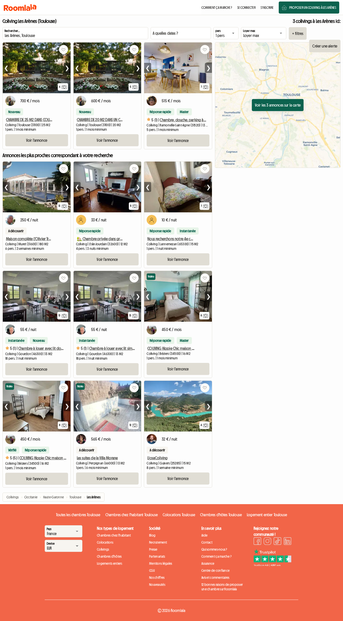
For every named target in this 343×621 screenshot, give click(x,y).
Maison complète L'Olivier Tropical (32, 239)
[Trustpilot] (272, 565)
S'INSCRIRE (267, 7)
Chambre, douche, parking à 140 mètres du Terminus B (201, 120)
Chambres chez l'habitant (114, 535)
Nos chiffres (156, 577)
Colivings (103, 549)
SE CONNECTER (246, 7)
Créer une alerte (324, 46)
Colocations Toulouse (179, 515)
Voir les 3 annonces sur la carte (278, 105)
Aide (204, 535)
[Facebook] (257, 541)
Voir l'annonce (36, 140)
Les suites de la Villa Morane (97, 458)
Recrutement (158, 542)
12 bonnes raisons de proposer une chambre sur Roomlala (222, 587)
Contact (206, 542)
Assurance (207, 563)
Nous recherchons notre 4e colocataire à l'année (183, 239)
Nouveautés (157, 584)
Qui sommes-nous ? (214, 549)
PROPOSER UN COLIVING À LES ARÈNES (312, 7)
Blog (152, 535)
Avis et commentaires (215, 577)
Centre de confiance (215, 570)
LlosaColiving (157, 458)
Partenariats (157, 556)
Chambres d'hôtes (109, 556)
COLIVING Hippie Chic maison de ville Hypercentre (185, 348)
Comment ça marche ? (216, 556)
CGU (152, 570)
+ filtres (297, 33)
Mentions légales (160, 563)
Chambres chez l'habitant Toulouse (131, 515)
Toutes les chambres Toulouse (78, 515)
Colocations (105, 542)
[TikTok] (277, 541)
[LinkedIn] (287, 541)
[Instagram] (267, 541)
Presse (153, 549)
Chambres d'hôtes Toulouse (221, 515)
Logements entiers (109, 563)
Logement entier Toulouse (267, 515)
